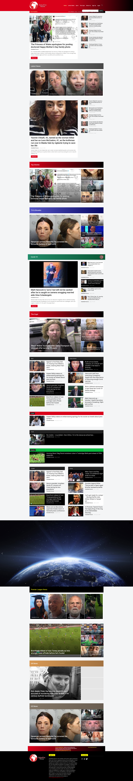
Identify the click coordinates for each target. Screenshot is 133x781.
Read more (34, 57)
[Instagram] (84, 759)
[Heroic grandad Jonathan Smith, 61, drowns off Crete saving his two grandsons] (37, 389)
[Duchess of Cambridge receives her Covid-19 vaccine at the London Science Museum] (84, 282)
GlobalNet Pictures (35, 49)
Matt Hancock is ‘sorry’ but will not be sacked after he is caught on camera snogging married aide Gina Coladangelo (52, 292)
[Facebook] (82, 759)
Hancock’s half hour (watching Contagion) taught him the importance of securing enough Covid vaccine (94, 377)
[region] (66, 553)
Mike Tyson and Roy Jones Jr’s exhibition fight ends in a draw (94, 473)
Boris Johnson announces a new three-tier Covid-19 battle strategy (94, 388)
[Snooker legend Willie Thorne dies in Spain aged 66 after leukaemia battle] (75, 488)
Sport (77, 5)
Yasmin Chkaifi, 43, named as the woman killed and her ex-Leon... (95, 18)
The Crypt (82, 5)
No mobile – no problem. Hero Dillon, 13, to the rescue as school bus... (70, 435)
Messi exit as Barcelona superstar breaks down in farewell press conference (55, 509)
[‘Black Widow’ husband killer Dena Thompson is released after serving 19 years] (55, 335)
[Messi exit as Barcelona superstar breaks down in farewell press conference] (37, 511)
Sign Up (94, 5)
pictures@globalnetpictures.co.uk (56, 777)
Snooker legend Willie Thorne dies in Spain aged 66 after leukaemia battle (94, 485)
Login (98, 5)
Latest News (71, 5)
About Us (88, 5)
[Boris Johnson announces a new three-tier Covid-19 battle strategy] (75, 391)
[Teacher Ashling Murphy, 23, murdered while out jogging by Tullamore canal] (92, 175)
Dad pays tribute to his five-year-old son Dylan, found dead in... (96, 32)
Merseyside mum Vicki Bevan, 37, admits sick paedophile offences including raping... (96, 25)
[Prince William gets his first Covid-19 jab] (84, 290)
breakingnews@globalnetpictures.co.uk (63, 750)
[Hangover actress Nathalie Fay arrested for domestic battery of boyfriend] (55, 231)
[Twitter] (87, 759)
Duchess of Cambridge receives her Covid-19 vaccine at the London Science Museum (95, 282)
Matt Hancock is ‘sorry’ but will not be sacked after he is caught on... (95, 264)
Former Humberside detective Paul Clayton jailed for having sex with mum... (96, 39)
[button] (102, 5)
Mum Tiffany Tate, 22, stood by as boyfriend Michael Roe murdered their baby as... (95, 298)
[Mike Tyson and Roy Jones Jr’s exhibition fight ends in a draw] (75, 476)
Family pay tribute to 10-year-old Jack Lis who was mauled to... (95, 46)
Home (65, 5)
